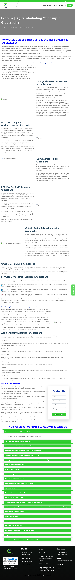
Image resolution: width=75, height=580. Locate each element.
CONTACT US (62, 5)
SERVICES (49, 5)
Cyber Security (26, 564)
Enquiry (70, 5)
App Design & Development (26, 557)
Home (3, 27)
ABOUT (55, 5)
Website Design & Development (27, 553)
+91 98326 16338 (63, 553)
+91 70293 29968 (63, 554)
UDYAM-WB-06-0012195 (10, 563)
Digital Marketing (27, 561)
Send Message (59, 414)
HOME (44, 5)
